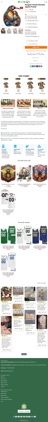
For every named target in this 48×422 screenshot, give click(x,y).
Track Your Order (5, 397)
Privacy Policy (4, 382)
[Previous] (3, 16)
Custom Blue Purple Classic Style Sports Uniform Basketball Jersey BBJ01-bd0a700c (39, 247)
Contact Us (3, 378)
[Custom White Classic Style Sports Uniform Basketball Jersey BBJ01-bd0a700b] (24, 235)
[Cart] (46, 2)
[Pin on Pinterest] (39, 66)
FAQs (2, 401)
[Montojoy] (24, 1)
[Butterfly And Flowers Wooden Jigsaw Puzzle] (39, 173)
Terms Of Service (4, 384)
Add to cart (36, 47)
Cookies (2, 386)
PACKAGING (28, 30)
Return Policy (4, 393)
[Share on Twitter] (35, 66)
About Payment (4, 380)
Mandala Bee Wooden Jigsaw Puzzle (8, 185)
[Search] (44, 2)
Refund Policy (4, 395)
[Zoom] (2, 26)
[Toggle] (46, 57)
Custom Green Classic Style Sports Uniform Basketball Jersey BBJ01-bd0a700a (8, 247)
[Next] (21, 16)
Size (26, 14)
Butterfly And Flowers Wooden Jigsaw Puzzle (39, 185)
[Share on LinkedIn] (41, 66)
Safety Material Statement (6, 399)
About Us (3, 377)
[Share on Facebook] (33, 66)
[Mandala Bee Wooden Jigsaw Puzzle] (8, 173)
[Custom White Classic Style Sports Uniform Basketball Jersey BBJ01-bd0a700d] (8, 261)
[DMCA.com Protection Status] (24, 406)
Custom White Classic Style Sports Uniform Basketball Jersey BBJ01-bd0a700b (24, 247)
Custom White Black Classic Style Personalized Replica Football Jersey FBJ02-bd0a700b (8, 211)
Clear (46, 14)
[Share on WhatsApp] (31, 66)
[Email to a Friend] (37, 66)
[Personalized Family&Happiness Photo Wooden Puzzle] (24, 173)
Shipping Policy (4, 391)
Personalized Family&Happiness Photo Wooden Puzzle (24, 185)
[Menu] (1, 1)
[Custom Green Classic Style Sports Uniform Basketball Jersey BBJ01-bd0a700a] (8, 235)
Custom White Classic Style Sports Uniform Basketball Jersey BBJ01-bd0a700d (8, 273)
